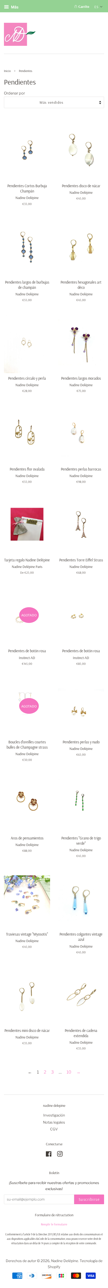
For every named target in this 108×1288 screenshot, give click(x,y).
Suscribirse (89, 1199)
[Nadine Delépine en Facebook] (49, 1155)
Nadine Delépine (64, 1261)
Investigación (54, 1115)
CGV (54, 1129)
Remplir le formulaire (54, 1224)
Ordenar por (14, 93)
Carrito (83, 6)
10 (69, 1072)
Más (14, 7)
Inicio (7, 71)
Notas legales (54, 1122)
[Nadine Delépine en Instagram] (60, 1155)
